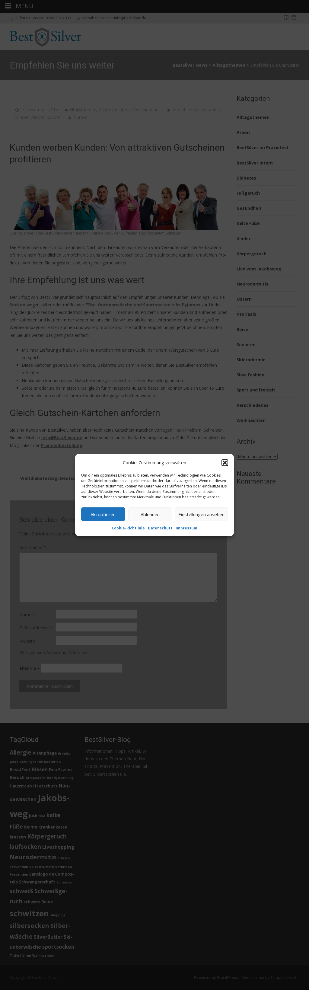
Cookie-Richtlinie (128, 528)
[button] (225, 462)
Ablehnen (150, 514)
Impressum (186, 528)
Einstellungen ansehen (201, 514)
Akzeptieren (103, 514)
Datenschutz (160, 528)
